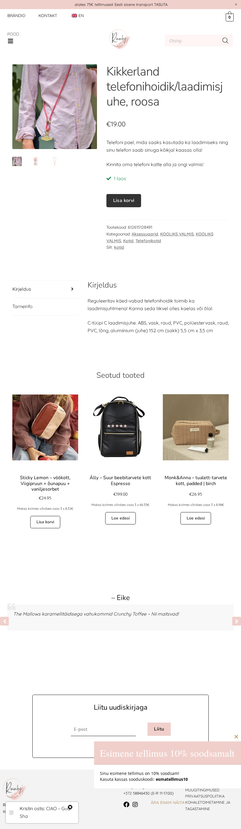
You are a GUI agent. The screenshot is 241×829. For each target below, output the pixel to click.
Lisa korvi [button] (45, 522)
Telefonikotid (148, 240)
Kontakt (48, 15)
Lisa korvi (124, 200)
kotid (119, 247)
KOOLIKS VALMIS (177, 234)
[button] (10, 41)
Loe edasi (120, 518)
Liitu (159, 729)
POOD (13, 34)
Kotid (128, 240)
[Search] (225, 40)
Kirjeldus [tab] (21, 289)
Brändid (16, 15)
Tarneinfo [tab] (22, 306)
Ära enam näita (168, 802)
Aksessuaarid (145, 234)
